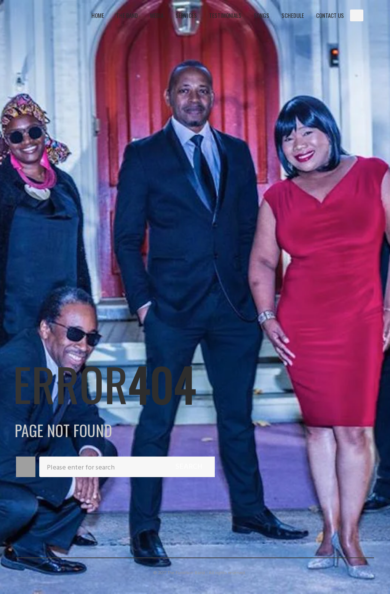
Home (97, 15)
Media (156, 15)
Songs (261, 15)
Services (186, 15)
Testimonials (225, 15)
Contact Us (330, 15)
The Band (127, 15)
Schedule (292, 15)
